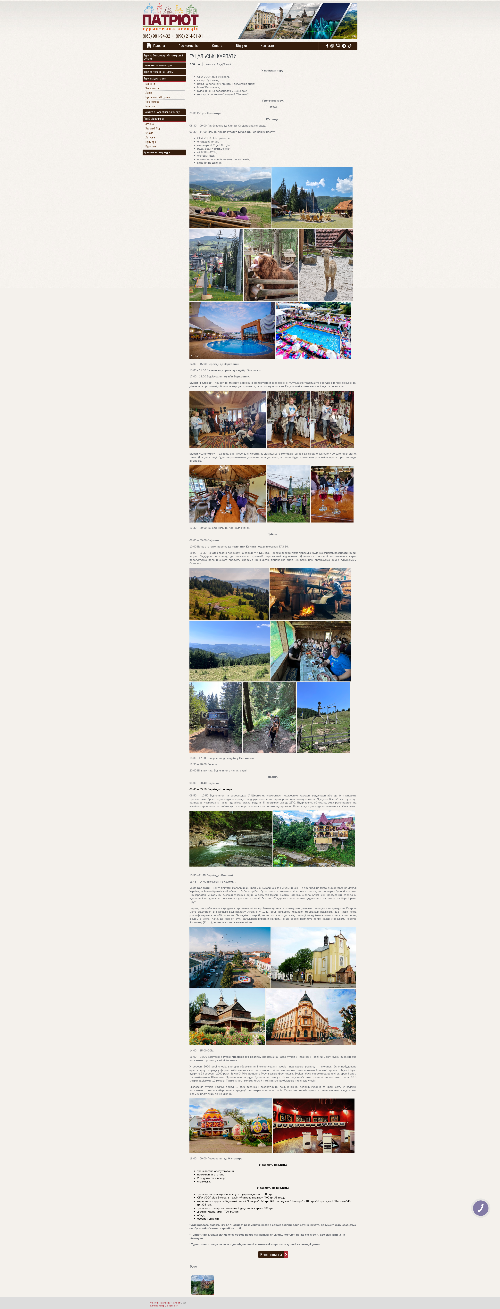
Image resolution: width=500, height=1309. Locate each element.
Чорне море (152, 101)
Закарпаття (152, 88)
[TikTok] (350, 45)
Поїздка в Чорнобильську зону (162, 112)
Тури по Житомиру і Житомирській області (164, 57)
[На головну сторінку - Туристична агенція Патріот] (171, 30)
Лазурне (150, 137)
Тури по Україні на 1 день (158, 71)
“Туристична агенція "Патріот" (164, 1302)
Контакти (267, 46)
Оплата (217, 46)
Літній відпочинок (154, 118)
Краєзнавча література (157, 152)
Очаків (149, 133)
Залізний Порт (154, 128)
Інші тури (150, 106)
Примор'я (151, 142)
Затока (150, 124)
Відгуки (241, 46)
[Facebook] (327, 45)
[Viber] (338, 45)
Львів (149, 92)
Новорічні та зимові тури (158, 65)
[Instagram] (332, 45)
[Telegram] (344, 45)
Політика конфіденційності (163, 1305)
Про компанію (188, 46)
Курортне (151, 146)
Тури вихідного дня (155, 78)
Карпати (150, 83)
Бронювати (271, 1254)
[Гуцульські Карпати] (204, 1293)
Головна (159, 46)
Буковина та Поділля (158, 97)
